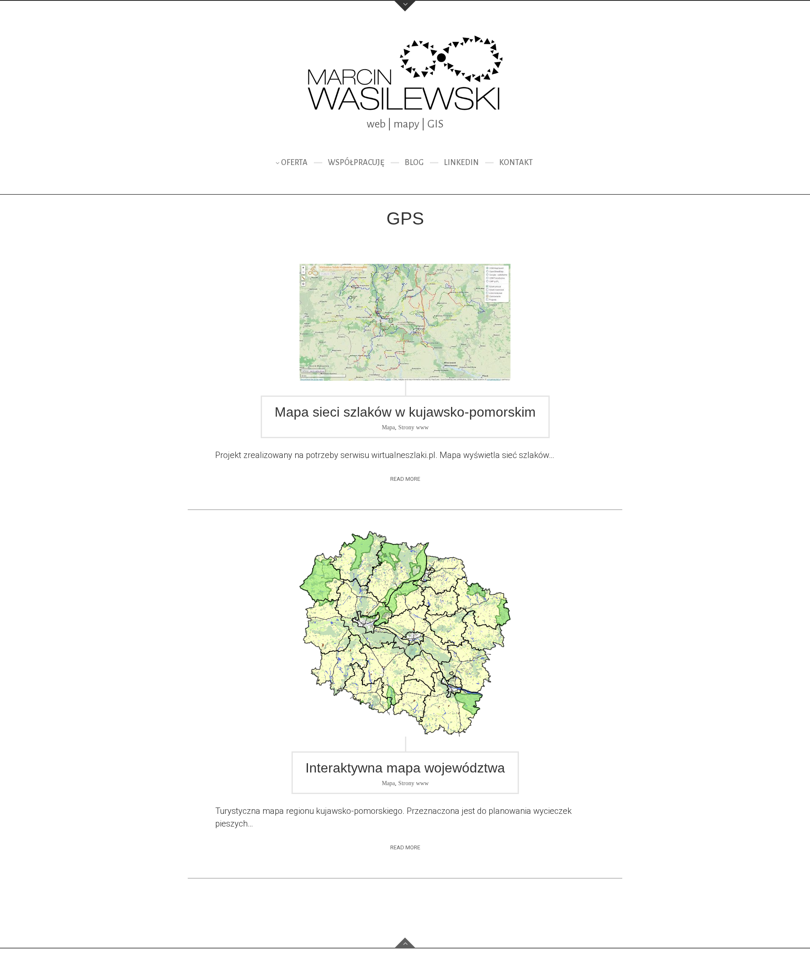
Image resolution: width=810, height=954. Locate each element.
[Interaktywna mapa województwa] (405, 634)
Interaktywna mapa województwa (405, 767)
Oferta (294, 162)
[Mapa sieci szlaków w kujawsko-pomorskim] (405, 322)
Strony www (413, 427)
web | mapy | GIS (405, 124)
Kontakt (516, 162)
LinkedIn (461, 162)
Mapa (388, 427)
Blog (414, 162)
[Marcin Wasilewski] (405, 73)
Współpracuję (356, 162)
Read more (405, 479)
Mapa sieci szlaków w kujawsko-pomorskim (405, 412)
